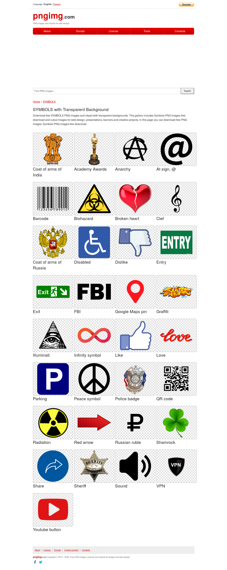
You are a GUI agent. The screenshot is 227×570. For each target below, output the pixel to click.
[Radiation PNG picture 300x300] (53, 422)
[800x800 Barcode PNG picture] (53, 199)
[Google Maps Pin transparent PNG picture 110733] (135, 292)
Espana (56, 4)
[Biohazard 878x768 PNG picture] (94, 198)
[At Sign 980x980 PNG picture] (176, 149)
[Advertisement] (113, 59)
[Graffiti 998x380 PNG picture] (176, 291)
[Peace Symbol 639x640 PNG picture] (94, 379)
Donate (80, 31)
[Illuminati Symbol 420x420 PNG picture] (53, 335)
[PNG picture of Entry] (176, 242)
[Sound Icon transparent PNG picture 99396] (135, 466)
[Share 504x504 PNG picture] (53, 466)
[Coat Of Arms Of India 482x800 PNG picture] (53, 149)
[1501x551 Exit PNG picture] (53, 292)
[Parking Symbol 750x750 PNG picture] (53, 379)
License (113, 31)
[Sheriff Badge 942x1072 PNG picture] (94, 466)
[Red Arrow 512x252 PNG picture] (94, 422)
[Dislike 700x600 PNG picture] (135, 242)
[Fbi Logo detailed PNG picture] (94, 292)
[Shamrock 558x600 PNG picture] (176, 422)
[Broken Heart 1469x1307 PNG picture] (135, 199)
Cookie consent (71, 550)
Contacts (180, 31)
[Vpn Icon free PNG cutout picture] (176, 466)
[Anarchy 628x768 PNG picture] (135, 149)
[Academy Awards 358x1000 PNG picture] (94, 149)
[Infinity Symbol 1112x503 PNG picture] (94, 335)
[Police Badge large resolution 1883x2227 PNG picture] (135, 379)
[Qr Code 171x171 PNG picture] (176, 379)
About (47, 31)
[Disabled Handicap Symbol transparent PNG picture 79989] (94, 242)
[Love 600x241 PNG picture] (176, 335)
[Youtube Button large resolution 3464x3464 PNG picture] (53, 510)
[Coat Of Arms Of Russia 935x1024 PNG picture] (53, 242)
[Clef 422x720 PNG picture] (176, 199)
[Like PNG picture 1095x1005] (135, 335)
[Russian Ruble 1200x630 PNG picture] (135, 422)
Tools (147, 31)
